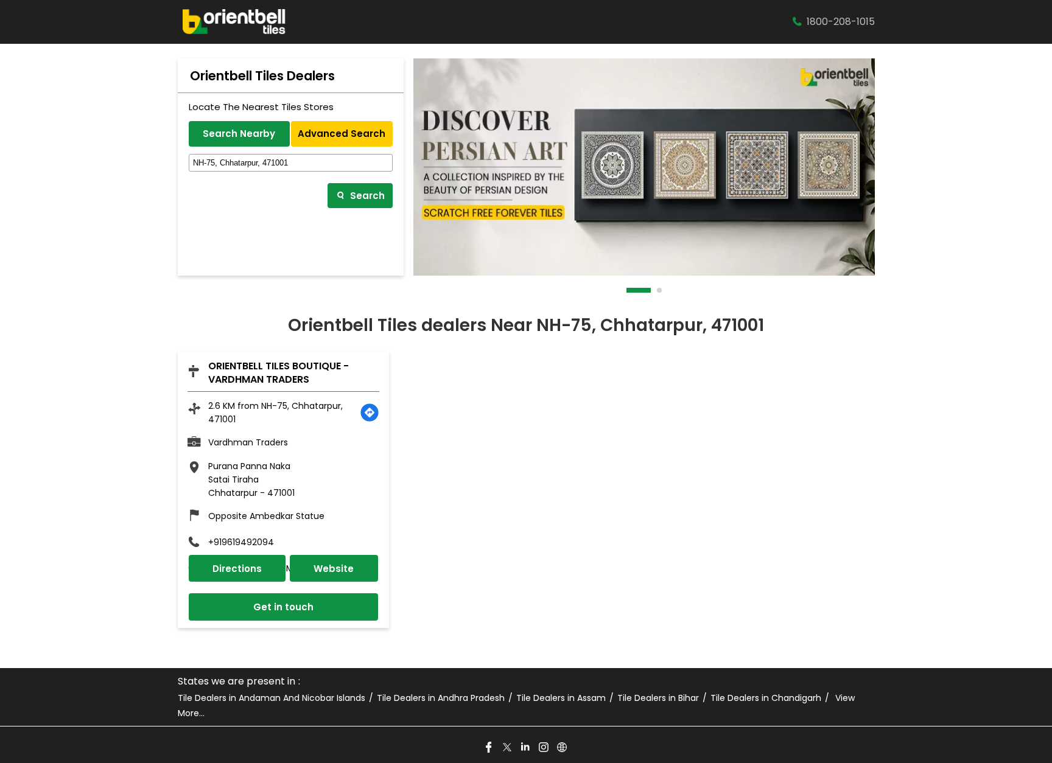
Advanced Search (341, 133)
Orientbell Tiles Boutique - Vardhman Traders (278, 372)
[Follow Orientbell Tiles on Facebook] (489, 748)
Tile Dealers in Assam (561, 698)
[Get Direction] (369, 412)
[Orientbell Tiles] (234, 22)
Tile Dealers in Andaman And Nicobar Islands (271, 698)
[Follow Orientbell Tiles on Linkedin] (526, 748)
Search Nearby (239, 133)
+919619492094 (241, 542)
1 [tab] (629, 290)
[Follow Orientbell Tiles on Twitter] (508, 748)
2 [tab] (660, 290)
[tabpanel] (644, 167)
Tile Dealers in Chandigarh (765, 698)
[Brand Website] (562, 748)
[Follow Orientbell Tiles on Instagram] (544, 748)
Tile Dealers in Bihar (658, 698)
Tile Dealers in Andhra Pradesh (441, 698)
